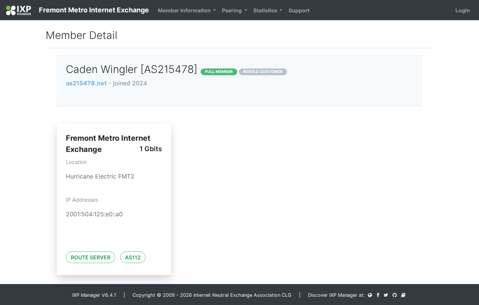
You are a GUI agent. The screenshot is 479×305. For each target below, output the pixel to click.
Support (299, 10)
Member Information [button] (185, 10)
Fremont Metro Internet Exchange (93, 10)
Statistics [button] (265, 10)
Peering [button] (232, 10)
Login (462, 10)
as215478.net (86, 83)
